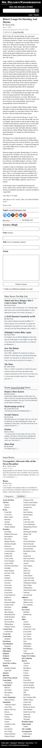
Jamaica (6, 673)
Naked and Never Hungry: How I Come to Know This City (18, 301)
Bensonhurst (8, 536)
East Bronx (7, 641)
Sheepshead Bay (9, 614)
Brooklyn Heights (10, 544)
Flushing (6, 658)
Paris (25, 641)
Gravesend (7, 585)
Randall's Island (27, 721)
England (6, 653)
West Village (27, 585)
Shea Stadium (8, 612)
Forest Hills (27, 680)
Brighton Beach (9, 541)
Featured (6, 656)
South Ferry (27, 556)
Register (36, 15)
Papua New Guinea (28, 656)
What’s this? (5, 743)
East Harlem (8, 729)
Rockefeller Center (29, 551)
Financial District (9, 734)
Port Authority (28, 605)
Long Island (8, 592)
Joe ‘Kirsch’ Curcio (10, 466)
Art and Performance (15, 210)
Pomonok (7, 661)
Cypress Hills (8, 563)
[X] (13, 215)
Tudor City (26, 570)
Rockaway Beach (29, 707)
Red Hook (7, 607)
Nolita (25, 539)
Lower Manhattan (9, 697)
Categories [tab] (9, 496)
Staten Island (26, 724)
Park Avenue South (29, 546)
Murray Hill (27, 534)
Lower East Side (18, 32)
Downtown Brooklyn (11, 566)
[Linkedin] (21, 215)
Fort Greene (8, 580)
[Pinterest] (25, 215)
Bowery (7, 712)
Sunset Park (8, 619)
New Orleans (27, 639)
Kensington (8, 590)
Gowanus (7, 583)
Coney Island (8, 558)
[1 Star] (11, 220)
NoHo (25, 536)
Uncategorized (27, 731)
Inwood (25, 517)
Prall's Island (27, 734)
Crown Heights (9, 561)
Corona (25, 673)
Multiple (25, 607)
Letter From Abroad (10, 678)
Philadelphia (27, 644)
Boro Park (7, 539)
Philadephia (27, 646)
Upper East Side (28, 578)
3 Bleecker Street (9, 704)
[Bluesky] (9, 215)
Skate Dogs (9, 444)
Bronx (5, 509)
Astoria (25, 622)
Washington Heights (29, 583)
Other (24, 619)
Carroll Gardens (9, 551)
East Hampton (8, 643)
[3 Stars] (16, 220)
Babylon (7, 687)
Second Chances (11, 414)
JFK (24, 692)
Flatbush (7, 575)
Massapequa (8, 692)
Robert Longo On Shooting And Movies (20, 20)
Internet (6, 505)
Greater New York (29, 629)
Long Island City (9, 595)
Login (30, 15)
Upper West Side (28, 580)
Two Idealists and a (10, 449)
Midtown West (28, 602)
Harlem (5, 665)
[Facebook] (5, 215)
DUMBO (7, 568)
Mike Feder (8, 483)
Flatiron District (9, 736)
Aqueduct (26, 663)
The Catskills (26, 729)
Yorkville (26, 592)
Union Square (27, 575)
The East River (9, 622)
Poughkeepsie (27, 648)
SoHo (25, 553)
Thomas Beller (10, 25)
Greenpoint (8, 588)
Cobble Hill (8, 556)
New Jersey (26, 609)
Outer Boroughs (28, 544)
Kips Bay (6, 675)
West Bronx (8, 524)
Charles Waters (11, 335)
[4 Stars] (18, 220)
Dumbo (6, 726)
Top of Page (29, 743)
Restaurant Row (28, 549)
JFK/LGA (26, 695)
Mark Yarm (10, 319)
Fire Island (7, 690)
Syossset (7, 695)
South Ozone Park (29, 712)
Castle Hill (7, 512)
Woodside (26, 719)
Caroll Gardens (9, 549)
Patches (7, 429)
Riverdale (7, 519)
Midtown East (27, 600)
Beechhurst (27, 668)
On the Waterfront (29, 541)
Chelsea (7, 717)
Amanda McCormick (13, 409)
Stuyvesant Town (28, 558)
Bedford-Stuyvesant (10, 534)
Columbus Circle (9, 724)
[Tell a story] (21, 7)
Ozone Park (27, 702)
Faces (5, 480)
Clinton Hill (8, 553)
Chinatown (8, 719)
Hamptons (7, 646)
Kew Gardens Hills (29, 697)
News (24, 617)
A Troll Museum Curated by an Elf (19, 316)
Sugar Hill (7, 670)
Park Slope (8, 600)
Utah (25, 651)
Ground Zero (27, 507)
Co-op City (8, 514)
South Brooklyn (9, 617)
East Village (7, 648)
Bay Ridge (7, 532)
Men (24, 210)
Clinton (6, 721)
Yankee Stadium (9, 527)
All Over (6, 502)
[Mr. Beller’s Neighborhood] (21, 2)
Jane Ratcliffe (10, 351)
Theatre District (9, 700)
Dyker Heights (9, 570)
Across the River (8, 500)
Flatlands (7, 578)
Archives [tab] (21, 496)
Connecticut (7, 636)
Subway (7, 507)
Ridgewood (27, 704)
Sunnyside (26, 714)
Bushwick (7, 546)
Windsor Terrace (9, 626)
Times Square (27, 566)
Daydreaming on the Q (14, 406)
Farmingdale (8, 683)
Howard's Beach (28, 683)
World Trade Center (29, 590)
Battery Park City (10, 709)
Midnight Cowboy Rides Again (17, 332)
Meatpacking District (30, 527)
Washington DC (28, 653)
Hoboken (26, 612)
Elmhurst (26, 675)
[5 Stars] (20, 220)
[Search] (37, 11)
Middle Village (28, 700)
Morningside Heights (30, 532)
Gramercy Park (28, 500)
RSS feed (21, 743)
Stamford (7, 639)
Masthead (13, 743)
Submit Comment (21, 284)
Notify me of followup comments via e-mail (19, 289)
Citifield (26, 670)
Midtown (26, 529)
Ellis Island (6, 651)
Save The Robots (11, 348)
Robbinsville (27, 614)
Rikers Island (8, 517)
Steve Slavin (10, 432)
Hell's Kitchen (28, 512)
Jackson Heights (28, 685)
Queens (24, 660)
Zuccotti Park (27, 595)
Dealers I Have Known (14, 391)
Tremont (7, 522)
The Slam (8, 364)
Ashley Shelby (11, 367)
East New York (9, 573)
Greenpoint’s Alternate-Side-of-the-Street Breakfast (19, 462)
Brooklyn (6, 529)
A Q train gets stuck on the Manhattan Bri (16, 411)
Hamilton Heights (10, 668)
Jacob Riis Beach (29, 687)
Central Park (7, 629)
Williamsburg (8, 624)
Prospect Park (8, 605)
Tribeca (25, 568)
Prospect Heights (9, 602)
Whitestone (27, 717)
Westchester (26, 736)
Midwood (7, 597)
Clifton (25, 726)
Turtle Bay (26, 573)
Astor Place (8, 707)
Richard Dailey (11, 394)
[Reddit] (17, 215)
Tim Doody (10, 417)
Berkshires (26, 624)
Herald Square (28, 514)
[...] (21, 402)
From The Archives (9, 663)
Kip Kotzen (10, 446)
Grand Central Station (30, 502)
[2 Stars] (13, 220)
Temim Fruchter (11, 305)
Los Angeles (27, 634)
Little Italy (26, 519)
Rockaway (7, 609)
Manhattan (7, 702)
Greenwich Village (29, 505)
